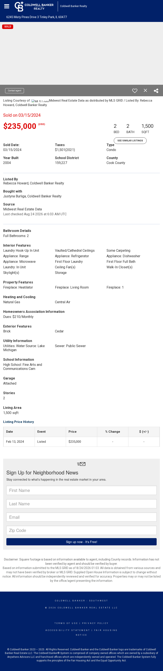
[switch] (134, 90)
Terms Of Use (66, 623)
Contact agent (14, 90)
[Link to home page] (36, 6)
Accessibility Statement (67, 630)
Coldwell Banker (70, 601)
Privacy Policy (95, 623)
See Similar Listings (130, 140)
